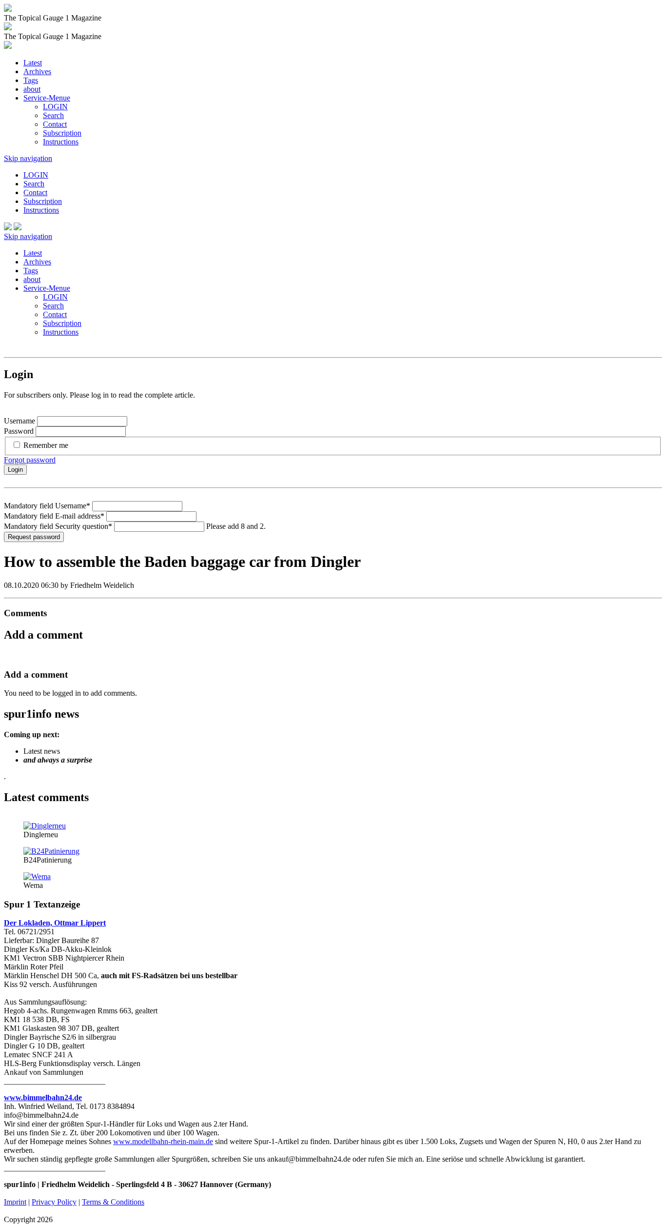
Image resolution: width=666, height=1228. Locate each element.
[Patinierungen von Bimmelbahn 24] (51, 851)
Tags (30, 80)
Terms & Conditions (113, 1202)
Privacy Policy (54, 1202)
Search (53, 115)
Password (19, 431)
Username (19, 421)
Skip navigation (28, 158)
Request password (34, 537)
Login (15, 469)
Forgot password (30, 460)
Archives (37, 71)
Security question (58, 526)
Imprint (15, 1202)
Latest (32, 63)
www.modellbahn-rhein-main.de (163, 1141)
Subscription (62, 133)
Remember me (45, 445)
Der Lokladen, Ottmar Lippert (55, 923)
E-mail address (54, 516)
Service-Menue (46, 98)
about (31, 89)
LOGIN (55, 106)
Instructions (60, 142)
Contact (55, 124)
